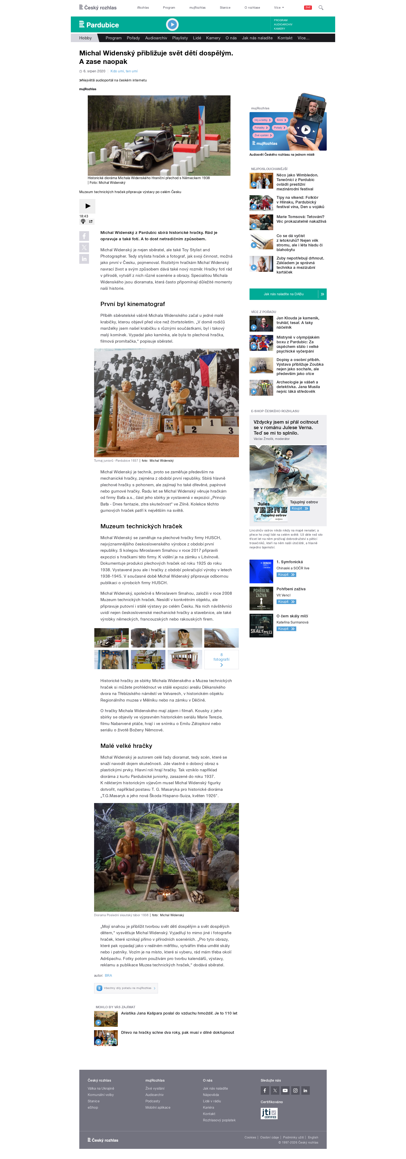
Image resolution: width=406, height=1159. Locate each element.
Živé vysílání (262, 135)
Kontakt (285, 38)
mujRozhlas (197, 7)
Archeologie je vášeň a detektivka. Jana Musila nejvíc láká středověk (298, 387)
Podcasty (152, 1101)
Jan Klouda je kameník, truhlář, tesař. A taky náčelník (298, 323)
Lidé (197, 38)
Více (304, 38)
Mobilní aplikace (158, 1107)
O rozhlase (252, 7)
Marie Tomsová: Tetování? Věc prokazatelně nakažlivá (301, 219)
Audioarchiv (283, 24)
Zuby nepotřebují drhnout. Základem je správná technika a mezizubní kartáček (300, 265)
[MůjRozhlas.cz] (87, 90)
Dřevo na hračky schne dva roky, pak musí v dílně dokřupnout (177, 1032)
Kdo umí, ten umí (124, 71)
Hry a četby (261, 120)
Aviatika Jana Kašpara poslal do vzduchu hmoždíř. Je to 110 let (179, 1013)
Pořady (133, 38)
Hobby (85, 38)
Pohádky (260, 127)
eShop (93, 1107)
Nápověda (211, 1095)
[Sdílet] (91, 222)
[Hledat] (321, 7)
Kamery (279, 28)
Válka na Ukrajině (101, 1088)
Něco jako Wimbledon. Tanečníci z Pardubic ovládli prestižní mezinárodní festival (297, 182)
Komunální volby (101, 1095)
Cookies (250, 1137)
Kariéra (208, 1107)
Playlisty (180, 38)
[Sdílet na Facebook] (84, 236)
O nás (231, 38)
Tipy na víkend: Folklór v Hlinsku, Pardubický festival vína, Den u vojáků (300, 202)
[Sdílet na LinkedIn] (84, 259)
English (313, 1137)
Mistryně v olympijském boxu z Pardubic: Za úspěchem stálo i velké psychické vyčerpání (298, 344)
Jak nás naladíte (257, 38)
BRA (108, 976)
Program (169, 7)
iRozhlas (143, 7)
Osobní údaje (269, 1137)
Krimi (280, 120)
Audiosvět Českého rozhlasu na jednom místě (282, 154)
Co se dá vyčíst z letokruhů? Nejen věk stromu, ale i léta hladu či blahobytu (300, 242)
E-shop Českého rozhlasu (275, 411)
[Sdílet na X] (84, 247)
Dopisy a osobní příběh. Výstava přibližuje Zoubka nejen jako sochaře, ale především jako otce (300, 366)
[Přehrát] (87, 206)
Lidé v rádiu (212, 1101)
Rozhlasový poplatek (219, 1120)
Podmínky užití (293, 1137)
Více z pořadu (263, 312)
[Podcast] (83, 222)
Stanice (225, 7)
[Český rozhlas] (98, 7)
